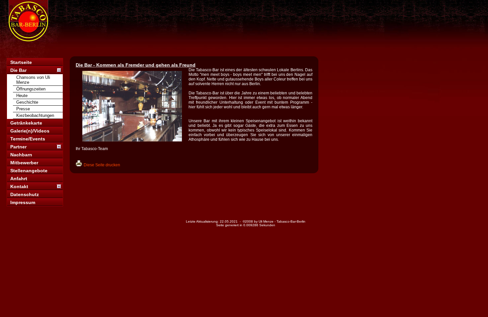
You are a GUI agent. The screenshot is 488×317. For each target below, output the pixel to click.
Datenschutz (24, 194)
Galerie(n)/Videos (29, 130)
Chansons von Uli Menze (33, 80)
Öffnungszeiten (30, 88)
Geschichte (27, 102)
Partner (18, 146)
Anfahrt (18, 178)
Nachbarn (21, 154)
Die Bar (18, 70)
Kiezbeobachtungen (35, 115)
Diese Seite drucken (102, 165)
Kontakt (19, 186)
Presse (23, 108)
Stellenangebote (28, 170)
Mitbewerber (24, 162)
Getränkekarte (26, 123)
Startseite (21, 62)
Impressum (22, 202)
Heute (22, 95)
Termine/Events (27, 138)
